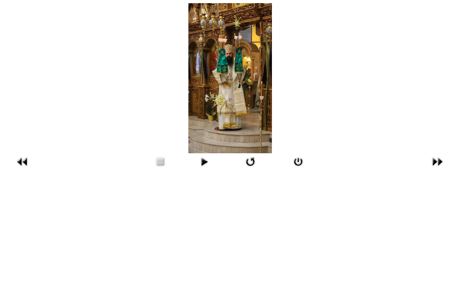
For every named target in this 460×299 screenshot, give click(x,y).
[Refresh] (250, 167)
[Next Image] (437, 167)
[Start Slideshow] (204, 167)
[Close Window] (298, 167)
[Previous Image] (22, 167)
